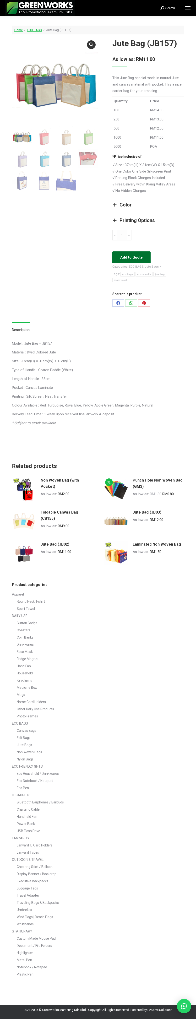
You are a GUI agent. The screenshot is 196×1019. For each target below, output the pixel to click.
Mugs (21, 695)
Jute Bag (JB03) (147, 512)
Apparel (18, 594)
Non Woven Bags (29, 752)
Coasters (23, 630)
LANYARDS (20, 838)
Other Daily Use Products (35, 709)
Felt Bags (24, 738)
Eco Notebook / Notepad (35, 781)
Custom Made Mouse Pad (36, 938)
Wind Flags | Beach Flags (35, 917)
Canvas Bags (26, 730)
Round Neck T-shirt (31, 601)
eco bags (127, 274)
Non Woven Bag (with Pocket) (60, 483)
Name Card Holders (31, 702)
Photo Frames (27, 716)
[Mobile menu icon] (188, 8)
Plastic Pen (25, 974)
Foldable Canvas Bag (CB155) (59, 515)
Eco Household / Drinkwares (38, 773)
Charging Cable (28, 809)
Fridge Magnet (27, 659)
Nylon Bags (25, 759)
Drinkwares (25, 644)
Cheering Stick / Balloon (35, 867)
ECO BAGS (34, 30)
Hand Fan (24, 666)
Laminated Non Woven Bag (157, 544)
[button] (91, 44)
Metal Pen (24, 960)
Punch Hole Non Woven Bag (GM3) (158, 483)
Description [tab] (21, 330)
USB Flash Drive (28, 831)
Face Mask (25, 652)
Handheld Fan (27, 816)
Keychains (24, 680)
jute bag (160, 274)
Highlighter (25, 953)
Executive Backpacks (32, 881)
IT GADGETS (21, 795)
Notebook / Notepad (32, 967)
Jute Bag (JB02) (55, 544)
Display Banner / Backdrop (36, 874)
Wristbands (25, 924)
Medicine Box (27, 687)
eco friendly (144, 274)
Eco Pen (23, 788)
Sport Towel (26, 609)
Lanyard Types (28, 852)
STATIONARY (22, 931)
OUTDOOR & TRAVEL (28, 860)
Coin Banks (25, 637)
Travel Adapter (28, 895)
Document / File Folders (34, 946)
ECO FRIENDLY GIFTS (27, 766)
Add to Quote (131, 257)
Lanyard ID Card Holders (35, 845)
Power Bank (26, 824)
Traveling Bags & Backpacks (38, 903)
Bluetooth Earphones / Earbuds (40, 802)
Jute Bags (152, 266)
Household (25, 673)
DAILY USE (19, 616)
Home (18, 30)
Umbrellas (24, 910)
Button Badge (27, 623)
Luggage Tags (27, 888)
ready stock (120, 280)
